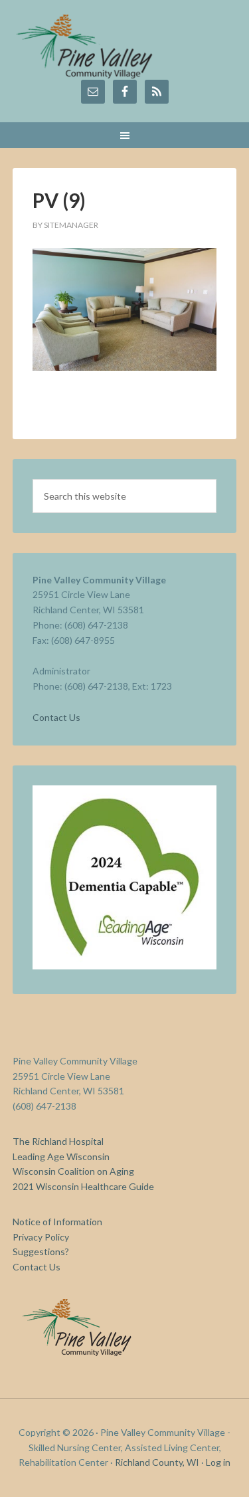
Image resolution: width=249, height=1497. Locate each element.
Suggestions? (41, 1251)
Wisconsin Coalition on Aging (73, 1171)
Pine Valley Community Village (125, 46)
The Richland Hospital (58, 1141)
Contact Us (56, 717)
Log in (218, 1462)
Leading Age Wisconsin (61, 1156)
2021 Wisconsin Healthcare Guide (83, 1186)
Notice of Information (57, 1221)
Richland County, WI (157, 1462)
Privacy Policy (41, 1237)
